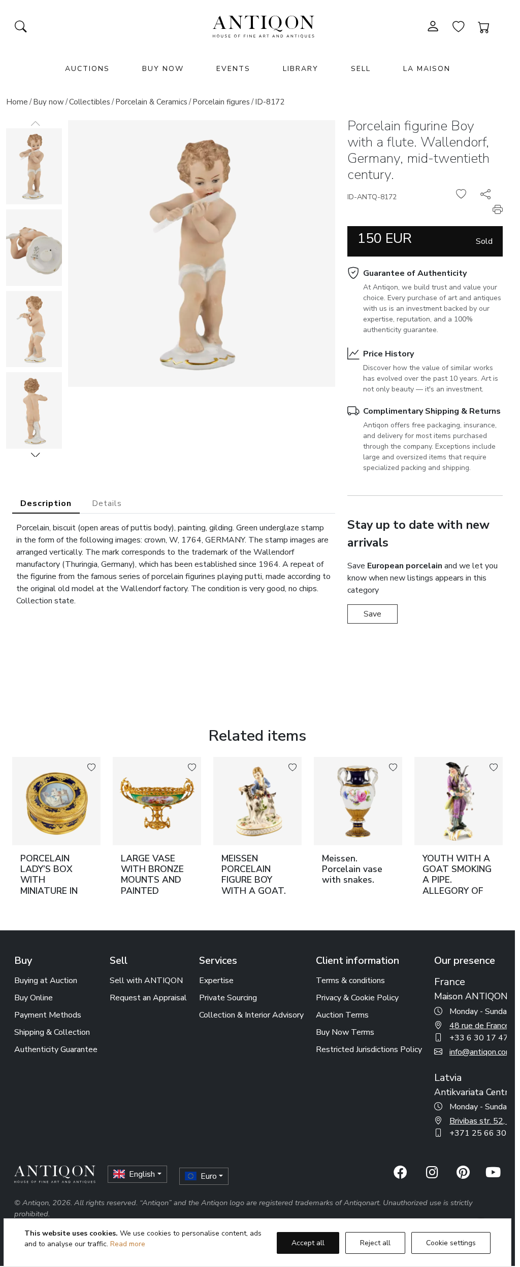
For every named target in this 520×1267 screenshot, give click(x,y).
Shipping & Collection (52, 1032)
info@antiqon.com (480, 1052)
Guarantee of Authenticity (415, 273)
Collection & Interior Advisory (251, 1015)
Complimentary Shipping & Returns (432, 411)
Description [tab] (46, 503)
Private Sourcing (228, 997)
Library (300, 69)
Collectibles (89, 102)
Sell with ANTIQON (146, 980)
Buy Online (33, 997)
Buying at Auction (45, 980)
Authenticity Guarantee (56, 1049)
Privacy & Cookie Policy (357, 997)
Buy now (48, 102)
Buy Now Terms (345, 1032)
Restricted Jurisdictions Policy (369, 1049)
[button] (35, 455)
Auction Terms (342, 1015)
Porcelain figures (221, 102)
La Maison (426, 69)
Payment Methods (47, 1015)
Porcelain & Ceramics (151, 102)
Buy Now (163, 69)
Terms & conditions (350, 980)
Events (233, 69)
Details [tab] (107, 503)
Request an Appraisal (148, 997)
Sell (361, 69)
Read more (127, 1244)
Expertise (216, 980)
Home (17, 102)
